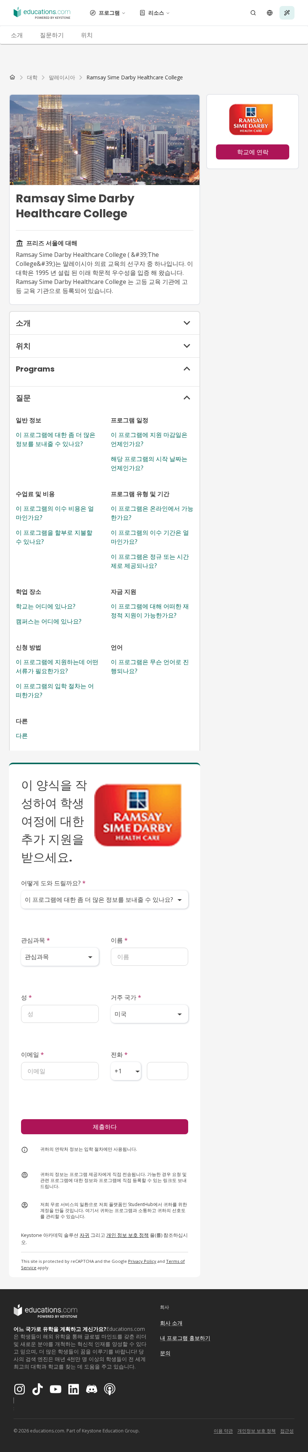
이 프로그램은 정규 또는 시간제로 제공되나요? (150, 561)
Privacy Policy (142, 1261)
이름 (119, 940)
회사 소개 (171, 1322)
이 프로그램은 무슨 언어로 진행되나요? (150, 666)
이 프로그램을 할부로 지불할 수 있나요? (54, 537)
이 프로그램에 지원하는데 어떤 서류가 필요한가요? (57, 666)
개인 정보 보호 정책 (127, 1235)
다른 (22, 735)
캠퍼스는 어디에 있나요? (49, 621)
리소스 (156, 12)
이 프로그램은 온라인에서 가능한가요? (152, 513)
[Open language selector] (269, 13)
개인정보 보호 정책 (256, 1431)
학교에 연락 (253, 152)
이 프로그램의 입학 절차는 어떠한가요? (55, 690)
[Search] (253, 13)
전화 (119, 1054)
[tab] (17, 35)
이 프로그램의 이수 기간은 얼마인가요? (150, 537)
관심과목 (35, 940)
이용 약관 (223, 1431)
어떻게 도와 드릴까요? (53, 883)
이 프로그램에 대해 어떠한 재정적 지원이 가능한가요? (150, 610)
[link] (134, 77)
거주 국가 (126, 997)
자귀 (84, 1235)
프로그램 (109, 12)
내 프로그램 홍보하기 (185, 1337)
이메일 (32, 1054)
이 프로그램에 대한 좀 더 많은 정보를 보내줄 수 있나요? (55, 439)
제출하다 (105, 1127)
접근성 (287, 1431)
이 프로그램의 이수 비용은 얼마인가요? (55, 513)
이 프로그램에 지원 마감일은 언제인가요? (149, 439)
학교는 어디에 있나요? (45, 606)
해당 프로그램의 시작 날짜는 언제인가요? (149, 463)
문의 (165, 1352)
